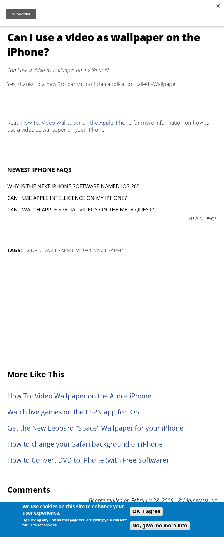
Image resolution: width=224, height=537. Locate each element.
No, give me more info (159, 526)
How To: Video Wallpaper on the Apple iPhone (76, 122)
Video (33, 250)
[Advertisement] (112, 312)
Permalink (206, 500)
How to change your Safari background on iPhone (85, 444)
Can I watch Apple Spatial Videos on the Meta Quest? (80, 209)
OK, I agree (146, 511)
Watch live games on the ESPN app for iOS (73, 412)
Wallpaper (58, 250)
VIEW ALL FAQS (203, 218)
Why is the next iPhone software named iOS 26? (73, 186)
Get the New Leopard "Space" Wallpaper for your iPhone (95, 428)
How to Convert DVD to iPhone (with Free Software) (87, 460)
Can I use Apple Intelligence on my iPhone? (67, 197)
